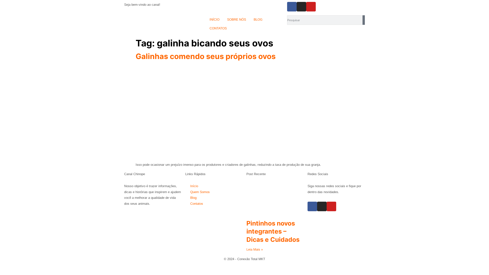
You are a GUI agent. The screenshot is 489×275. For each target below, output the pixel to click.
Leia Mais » (254, 249)
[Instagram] (301, 6)
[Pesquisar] (364, 20)
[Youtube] (311, 6)
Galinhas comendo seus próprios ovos (206, 56)
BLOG (258, 19)
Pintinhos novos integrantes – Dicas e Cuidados (273, 231)
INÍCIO (214, 19)
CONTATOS (218, 28)
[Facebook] (292, 6)
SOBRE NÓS (236, 19)
